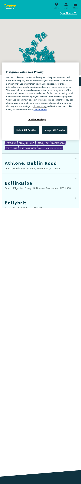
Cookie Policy (40, 109)
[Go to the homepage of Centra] (10, 6)
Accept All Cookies (54, 130)
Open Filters (68, 13)
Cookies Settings (37, 119)
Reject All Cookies (26, 130)
